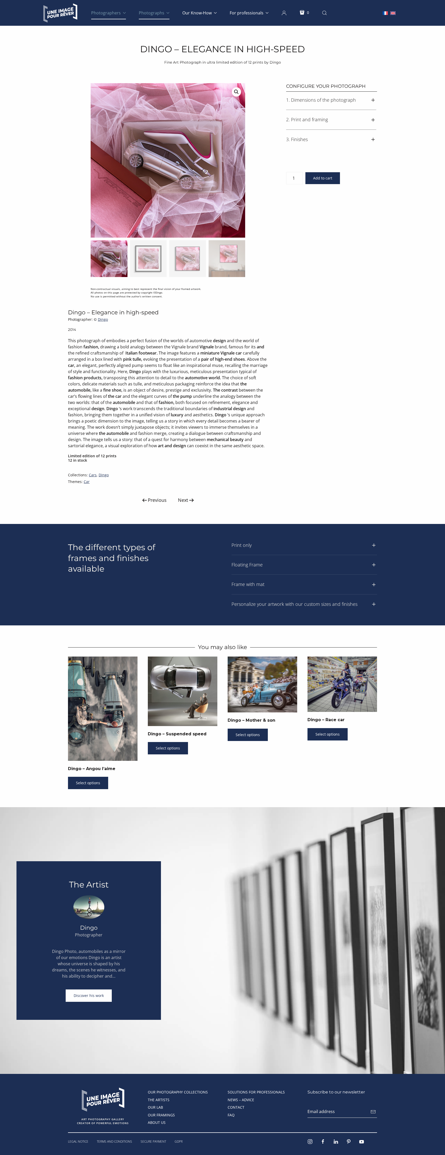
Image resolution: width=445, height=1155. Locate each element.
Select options (88, 782)
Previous (157, 500)
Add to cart (322, 178)
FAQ (231, 1115)
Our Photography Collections (178, 1092)
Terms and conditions (114, 1141)
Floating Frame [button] (247, 565)
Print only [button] (242, 545)
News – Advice (241, 1099)
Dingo (103, 319)
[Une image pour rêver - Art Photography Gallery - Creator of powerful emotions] (102, 1099)
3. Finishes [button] (297, 139)
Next (183, 500)
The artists (158, 1099)
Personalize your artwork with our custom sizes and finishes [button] (294, 604)
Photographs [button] (151, 13)
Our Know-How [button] (197, 13)
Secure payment (153, 1141)
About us (157, 1122)
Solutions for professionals (256, 1092)
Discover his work (89, 995)
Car (87, 481)
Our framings (161, 1115)
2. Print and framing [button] (307, 119)
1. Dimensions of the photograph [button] (321, 100)
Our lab (155, 1107)
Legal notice (78, 1141)
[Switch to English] (393, 12)
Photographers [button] (106, 13)
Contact (236, 1107)
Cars (93, 474)
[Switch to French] (385, 12)
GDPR (179, 1141)
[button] (284, 13)
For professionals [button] (246, 13)
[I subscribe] (373, 1112)
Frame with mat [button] (248, 584)
